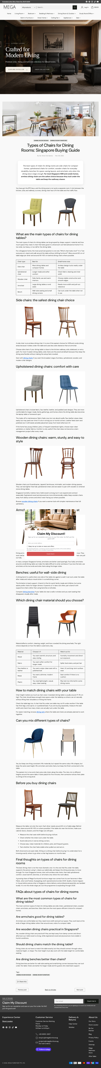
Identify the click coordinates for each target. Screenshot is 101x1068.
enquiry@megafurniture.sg (48, 1038)
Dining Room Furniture (58, 140)
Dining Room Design (41, 140)
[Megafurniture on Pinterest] (89, 2)
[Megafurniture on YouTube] (98, 2)
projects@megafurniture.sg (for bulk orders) (48, 1042)
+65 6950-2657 (44, 1034)
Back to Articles (50, 990)
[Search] (75, 7)
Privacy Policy (94, 1038)
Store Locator (93, 1025)
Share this (23, 982)
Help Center (73, 1024)
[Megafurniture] (9, 7)
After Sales (92, 1056)
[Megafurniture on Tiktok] (95, 2)
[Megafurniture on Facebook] (87, 2)
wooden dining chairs (30, 501)
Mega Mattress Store (92, 1050)
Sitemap (92, 1045)
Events (91, 1041)
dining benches (28, 592)
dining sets (40, 712)
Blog (90, 1034)
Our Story (92, 1021)
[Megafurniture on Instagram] (92, 2)
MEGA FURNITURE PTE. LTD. (16, 1063)
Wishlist (71, 1027)
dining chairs (28, 358)
